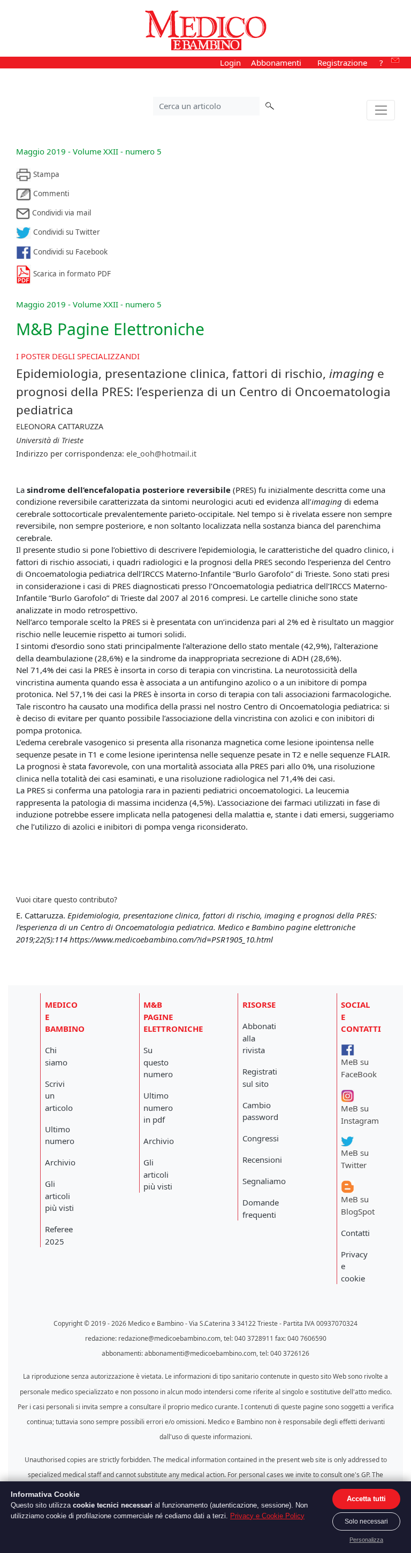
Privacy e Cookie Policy (267, 1516)
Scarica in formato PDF (71, 274)
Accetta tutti (366, 1499)
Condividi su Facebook (69, 252)
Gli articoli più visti (59, 1195)
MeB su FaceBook (359, 1067)
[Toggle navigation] (381, 110)
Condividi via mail (60, 213)
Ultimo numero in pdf (158, 1107)
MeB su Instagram (360, 1114)
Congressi (260, 1138)
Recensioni (262, 1159)
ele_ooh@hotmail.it (161, 454)
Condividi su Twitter (65, 232)
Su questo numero (158, 1062)
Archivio (60, 1162)
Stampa (45, 174)
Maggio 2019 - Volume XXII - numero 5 (89, 151)
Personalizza (366, 1539)
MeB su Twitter (355, 1158)
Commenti (50, 193)
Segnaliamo (264, 1181)
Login (230, 62)
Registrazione (342, 62)
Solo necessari (366, 1521)
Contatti (355, 1232)
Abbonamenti (276, 62)
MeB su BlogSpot (358, 1205)
